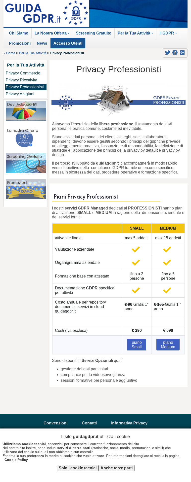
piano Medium (168, 344)
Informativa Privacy (129, 423)
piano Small (137, 344)
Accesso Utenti (67, 43)
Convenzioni (55, 423)
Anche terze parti (116, 468)
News (42, 43)
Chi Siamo (18, 33)
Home (10, 53)
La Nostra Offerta (53, 34)
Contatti (89, 423)
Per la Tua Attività (136, 34)
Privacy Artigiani (20, 94)
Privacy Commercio (23, 73)
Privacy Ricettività (21, 80)
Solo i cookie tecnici (77, 468)
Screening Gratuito (93, 33)
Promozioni (20, 43)
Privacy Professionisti (25, 87)
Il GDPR (169, 34)
